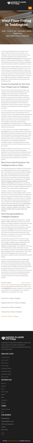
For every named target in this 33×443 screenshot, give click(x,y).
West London (4, 377)
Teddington (17, 33)
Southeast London (6, 371)
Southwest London (24, 31)
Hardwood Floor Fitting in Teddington (11, 311)
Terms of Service (5, 409)
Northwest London (6, 368)
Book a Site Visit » (26, 282)
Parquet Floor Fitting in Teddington (11, 298)
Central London (5, 357)
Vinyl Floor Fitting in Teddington (10, 316)
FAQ (2, 412)
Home (3, 31)
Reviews (3, 386)
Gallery (3, 394)
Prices (3, 389)
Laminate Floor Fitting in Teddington (11, 307)
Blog (2, 397)
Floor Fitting (11, 31)
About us (3, 383)
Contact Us (4, 400)
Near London (4, 363)
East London (4, 360)
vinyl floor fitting (8, 284)
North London (5, 365)
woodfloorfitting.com (13, 440)
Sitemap (3, 403)
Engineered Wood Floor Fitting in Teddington (13, 302)
